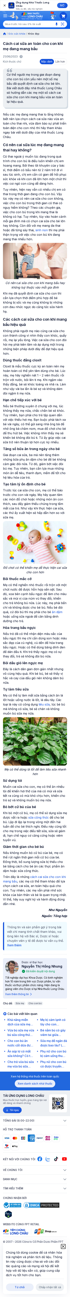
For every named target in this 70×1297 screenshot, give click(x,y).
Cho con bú (35, 1003)
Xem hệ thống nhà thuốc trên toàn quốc (35, 1076)
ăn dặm (57, 612)
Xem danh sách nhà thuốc (35, 1083)
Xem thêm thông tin (17, 994)
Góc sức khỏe (16, 33)
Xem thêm (14, 945)
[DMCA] (41, 1205)
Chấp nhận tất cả (50, 1287)
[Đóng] (4, 5)
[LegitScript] (21, 1214)
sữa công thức (39, 817)
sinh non (41, 230)
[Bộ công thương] (12, 1205)
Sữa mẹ (20, 1003)
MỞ (62, 5)
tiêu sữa (44, 704)
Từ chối (20, 1287)
